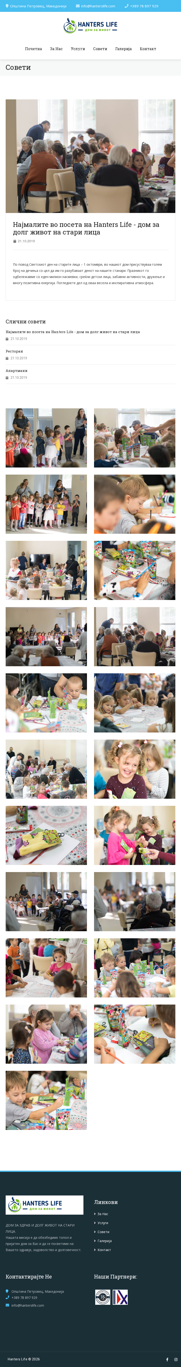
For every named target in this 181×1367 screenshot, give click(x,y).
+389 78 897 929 (144, 6)
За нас (56, 48)
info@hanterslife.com (98, 6)
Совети (100, 48)
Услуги (78, 48)
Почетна (33, 48)
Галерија (123, 48)
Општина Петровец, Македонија (38, 6)
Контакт (148, 48)
